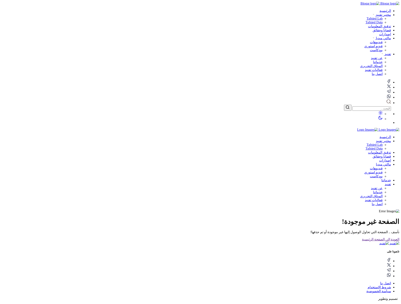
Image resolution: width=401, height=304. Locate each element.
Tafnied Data (374, 148)
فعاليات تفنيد (374, 200)
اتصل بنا (377, 204)
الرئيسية (385, 11)
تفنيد (387, 54)
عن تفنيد (377, 188)
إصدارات (385, 34)
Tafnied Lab (375, 144)
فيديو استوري (373, 172)
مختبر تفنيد (383, 15)
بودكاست (376, 176)
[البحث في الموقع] (388, 102)
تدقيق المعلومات (379, 26)
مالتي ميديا (383, 38)
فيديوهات (376, 168)
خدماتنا (386, 180)
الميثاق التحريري (371, 196)
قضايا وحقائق (382, 30)
